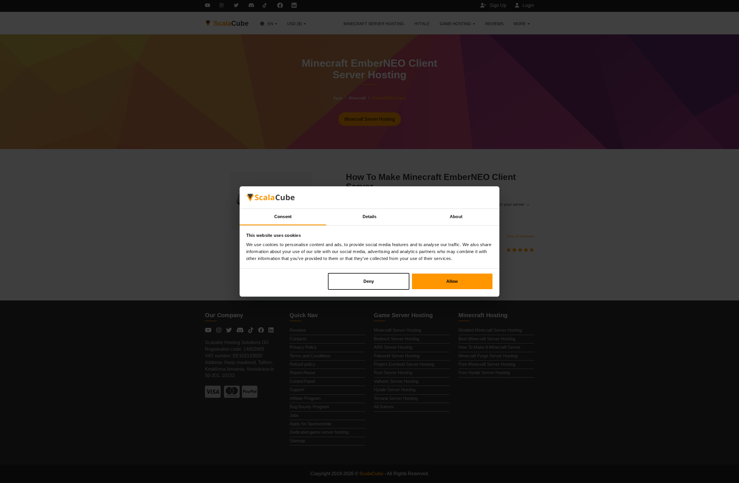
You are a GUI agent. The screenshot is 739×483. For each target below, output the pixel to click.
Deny (368, 281)
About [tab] (456, 216)
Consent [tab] (283, 216)
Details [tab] (370, 216)
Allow (452, 281)
